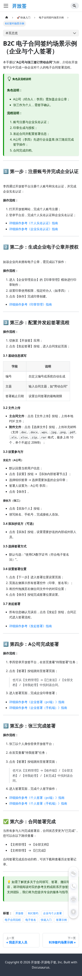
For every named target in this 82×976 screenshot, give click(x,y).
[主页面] (6, 18)
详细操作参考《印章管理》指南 (30, 304)
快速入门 (46, 920)
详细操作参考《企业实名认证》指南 (33, 229)
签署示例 (61, 920)
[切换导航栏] (6, 6)
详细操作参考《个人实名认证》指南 (33, 223)
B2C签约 (33, 913)
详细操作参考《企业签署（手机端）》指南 (38, 708)
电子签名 (30, 920)
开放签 (19, 913)
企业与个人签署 (52, 913)
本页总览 (12, 33)
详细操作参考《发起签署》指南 (30, 626)
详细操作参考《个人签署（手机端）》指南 (38, 803)
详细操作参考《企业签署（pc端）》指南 (36, 702)
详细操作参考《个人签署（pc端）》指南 (36, 798)
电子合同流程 (13, 920)
